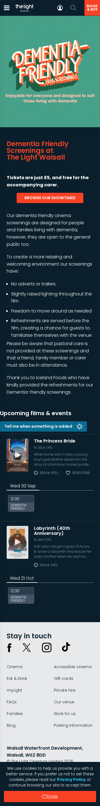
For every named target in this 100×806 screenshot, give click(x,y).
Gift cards (63, 678)
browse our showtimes (50, 198)
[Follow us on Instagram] (46, 647)
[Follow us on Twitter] (26, 647)
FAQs (12, 702)
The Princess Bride (54, 441)
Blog (11, 725)
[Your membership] (60, 8)
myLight (14, 690)
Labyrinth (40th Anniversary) (52, 530)
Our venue (64, 702)
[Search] (73, 8)
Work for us (65, 713)
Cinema (14, 667)
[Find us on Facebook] (9, 648)
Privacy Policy (71, 779)
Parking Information (73, 725)
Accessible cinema (73, 667)
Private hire (65, 690)
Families (15, 713)
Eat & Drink (17, 678)
